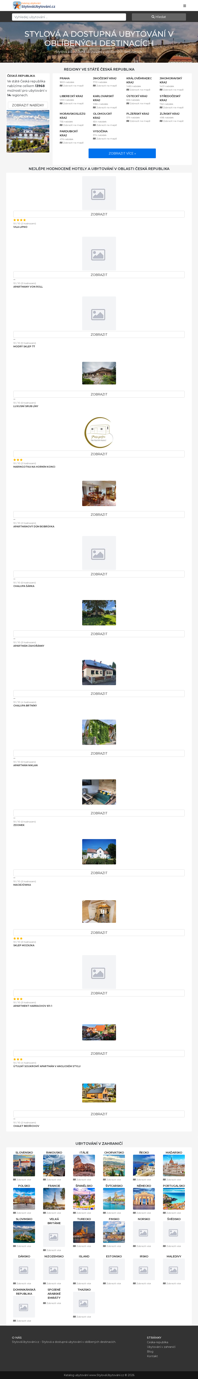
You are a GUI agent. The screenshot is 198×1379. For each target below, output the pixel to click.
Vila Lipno (20, 226)
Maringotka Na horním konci (34, 466)
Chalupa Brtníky (25, 705)
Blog (150, 1355)
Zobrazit (99, 214)
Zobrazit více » (122, 153)
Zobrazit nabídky (28, 105)
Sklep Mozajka (23, 945)
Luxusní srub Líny (25, 406)
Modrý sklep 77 (24, 346)
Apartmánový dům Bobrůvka (33, 526)
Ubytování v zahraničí (161, 1351)
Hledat (160, 17)
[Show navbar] (184, 6)
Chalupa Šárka (23, 586)
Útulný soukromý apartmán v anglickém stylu (47, 1066)
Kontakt (152, 1360)
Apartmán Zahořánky (28, 645)
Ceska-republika (157, 1346)
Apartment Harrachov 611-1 (32, 1005)
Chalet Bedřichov (26, 1126)
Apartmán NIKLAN (25, 765)
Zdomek (19, 825)
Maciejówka (22, 884)
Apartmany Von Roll (28, 286)
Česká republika (21, 76)
